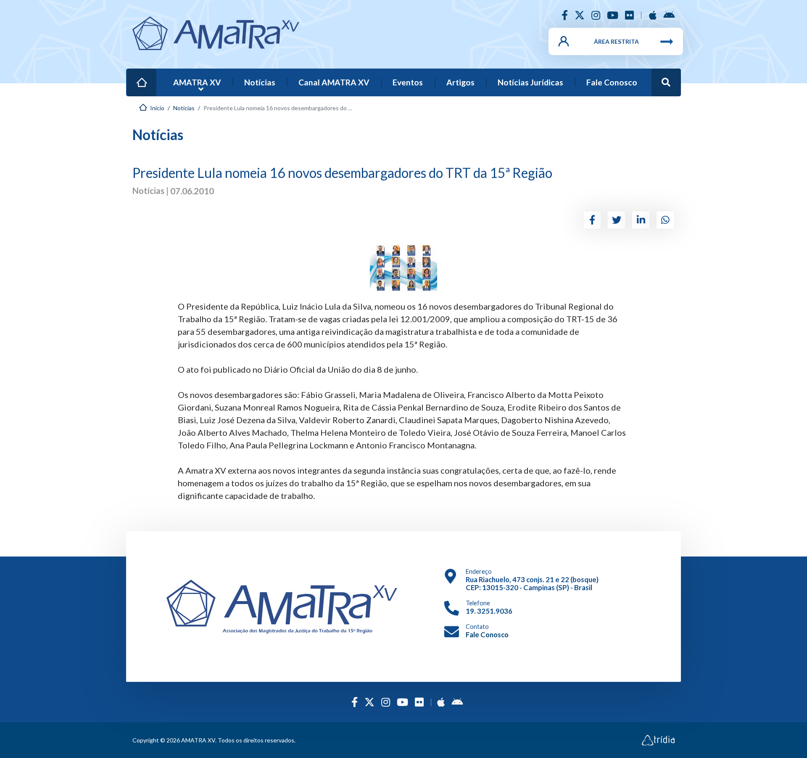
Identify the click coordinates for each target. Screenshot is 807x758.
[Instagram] (595, 15)
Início (143, 77)
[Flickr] (629, 15)
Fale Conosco (611, 82)
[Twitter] (580, 15)
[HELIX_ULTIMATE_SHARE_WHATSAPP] (665, 220)
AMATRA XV (197, 82)
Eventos (408, 82)
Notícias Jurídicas (530, 82)
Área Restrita (616, 41)
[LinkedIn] (641, 220)
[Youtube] (612, 15)
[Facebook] (565, 15)
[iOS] (653, 15)
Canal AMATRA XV (333, 82)
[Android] (669, 15)
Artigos (460, 82)
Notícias (259, 82)
